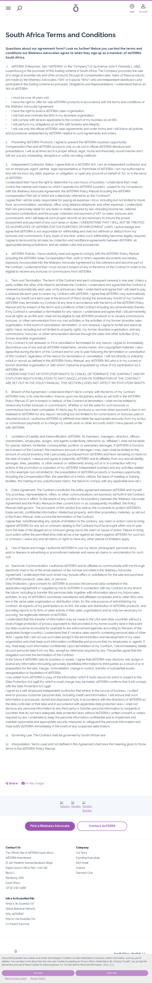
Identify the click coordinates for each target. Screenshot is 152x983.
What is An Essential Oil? (20, 903)
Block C (10, 872)
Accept (38, 972)
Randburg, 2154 (15, 877)
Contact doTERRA (102, 826)
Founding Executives (88, 857)
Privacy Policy (37, 978)
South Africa (13, 882)
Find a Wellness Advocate (50, 826)
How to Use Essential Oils (20, 918)
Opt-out (112, 972)
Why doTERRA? (15, 913)
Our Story (81, 852)
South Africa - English (127, 953)
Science (80, 867)
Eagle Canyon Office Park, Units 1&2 (26, 867)
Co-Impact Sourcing (17, 923)
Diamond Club (84, 872)
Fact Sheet (82, 862)
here (111, 964)
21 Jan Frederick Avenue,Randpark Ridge (29, 862)
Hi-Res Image (34, 783)
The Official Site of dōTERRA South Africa (29, 852)
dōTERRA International (18, 857)
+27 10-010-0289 (16, 887)
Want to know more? (16, 978)
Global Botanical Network (20, 908)
